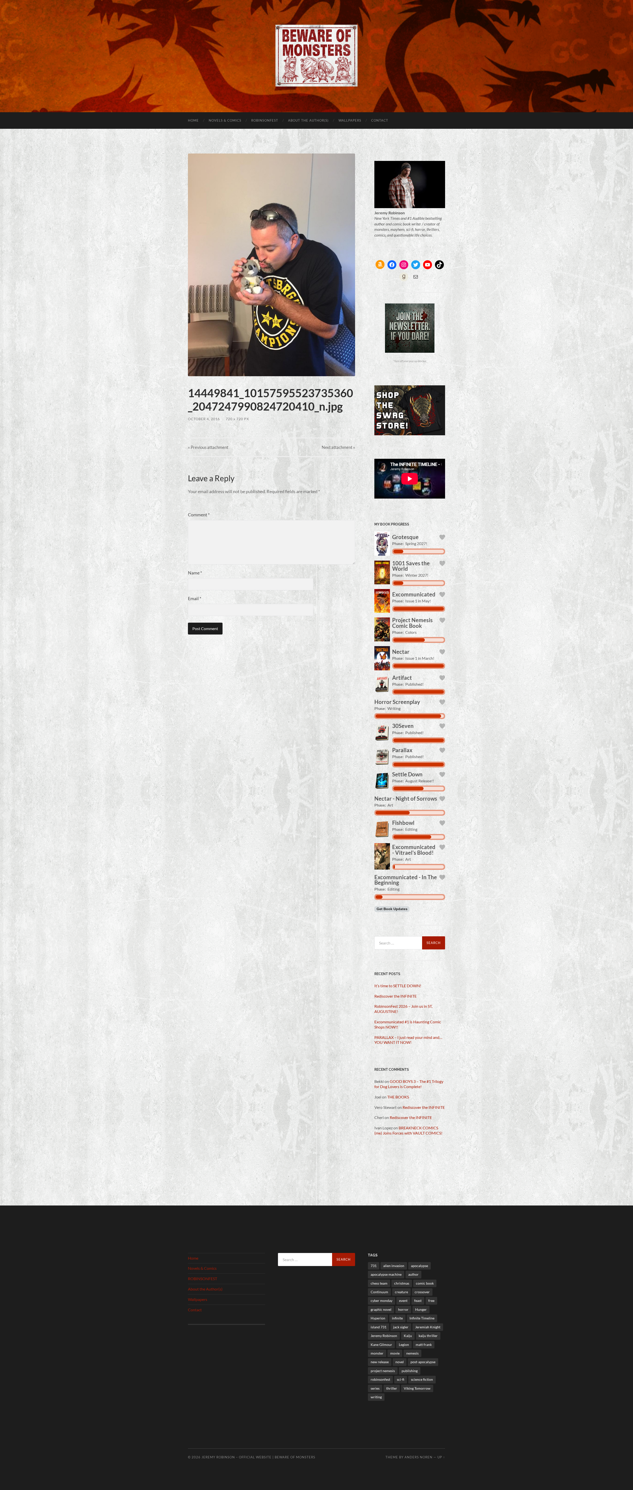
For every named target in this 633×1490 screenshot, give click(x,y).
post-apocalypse (422, 1362)
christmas (401, 1283)
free (431, 1300)
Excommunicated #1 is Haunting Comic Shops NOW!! (407, 1024)
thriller (391, 1388)
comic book (425, 1283)
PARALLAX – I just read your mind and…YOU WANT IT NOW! (408, 1040)
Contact (379, 120)
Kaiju (408, 1336)
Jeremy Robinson (384, 1336)
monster (377, 1353)
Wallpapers (350, 120)
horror (403, 1309)
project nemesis (383, 1371)
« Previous (208, 447)
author (413, 1274)
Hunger (421, 1309)
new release (380, 1362)
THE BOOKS (398, 1097)
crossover (422, 1292)
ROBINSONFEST (264, 120)
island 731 (378, 1327)
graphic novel (381, 1309)
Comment (199, 514)
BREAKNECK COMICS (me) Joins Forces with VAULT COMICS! (408, 1130)
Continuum (379, 1292)
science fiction (422, 1379)
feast (418, 1300)
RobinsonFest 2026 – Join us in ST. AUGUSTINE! (403, 1009)
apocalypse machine (386, 1274)
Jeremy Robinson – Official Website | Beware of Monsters (258, 1457)
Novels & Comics (225, 120)
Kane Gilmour (381, 1344)
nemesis (412, 1353)
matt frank (424, 1344)
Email (194, 598)
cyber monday (381, 1300)
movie (395, 1353)
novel (399, 1362)
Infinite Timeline (421, 1318)
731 (374, 1266)
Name (195, 572)
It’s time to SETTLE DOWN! (397, 985)
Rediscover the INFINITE (395, 996)
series (375, 1388)
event (403, 1300)
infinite (397, 1318)
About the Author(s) (308, 120)
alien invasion (393, 1266)
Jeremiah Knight (427, 1327)
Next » (338, 447)
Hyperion (378, 1318)
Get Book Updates (392, 909)
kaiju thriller (428, 1336)
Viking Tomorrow (417, 1388)
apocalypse (419, 1266)
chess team (379, 1283)
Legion (404, 1344)
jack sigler (400, 1327)
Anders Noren (418, 1457)
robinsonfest (380, 1379)
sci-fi (400, 1379)
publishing (410, 1371)
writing (376, 1397)
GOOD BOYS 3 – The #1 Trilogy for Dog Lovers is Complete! (408, 1084)
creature (401, 1292)
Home (193, 120)
